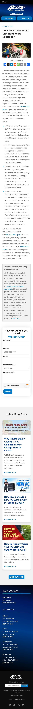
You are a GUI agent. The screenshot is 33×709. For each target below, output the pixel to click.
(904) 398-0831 (7, 650)
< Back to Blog (7, 26)
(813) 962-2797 (7, 637)
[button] (5, 2)
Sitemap (21, 699)
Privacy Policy (13, 699)
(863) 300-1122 (7, 663)
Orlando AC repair (13, 235)
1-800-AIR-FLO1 (16, 14)
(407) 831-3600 (7, 624)
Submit (8, 391)
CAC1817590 (14, 318)
